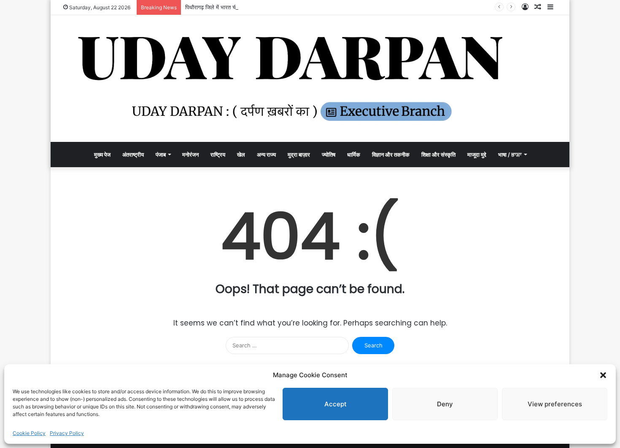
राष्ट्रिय (217, 154)
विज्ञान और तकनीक (391, 154)
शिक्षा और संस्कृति (438, 154)
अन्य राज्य (266, 154)
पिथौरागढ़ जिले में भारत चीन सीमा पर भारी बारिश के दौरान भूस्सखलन (253, 7)
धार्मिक (353, 154)
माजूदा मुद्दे (476, 154)
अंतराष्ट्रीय (133, 154)
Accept (335, 404)
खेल (241, 154)
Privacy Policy (67, 433)
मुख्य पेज (102, 154)
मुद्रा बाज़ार (299, 154)
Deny (445, 404)
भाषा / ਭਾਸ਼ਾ (510, 154)
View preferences (555, 404)
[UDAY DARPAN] (310, 78)
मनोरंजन (190, 154)
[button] (603, 375)
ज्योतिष (328, 154)
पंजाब (161, 154)
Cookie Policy (29, 433)
